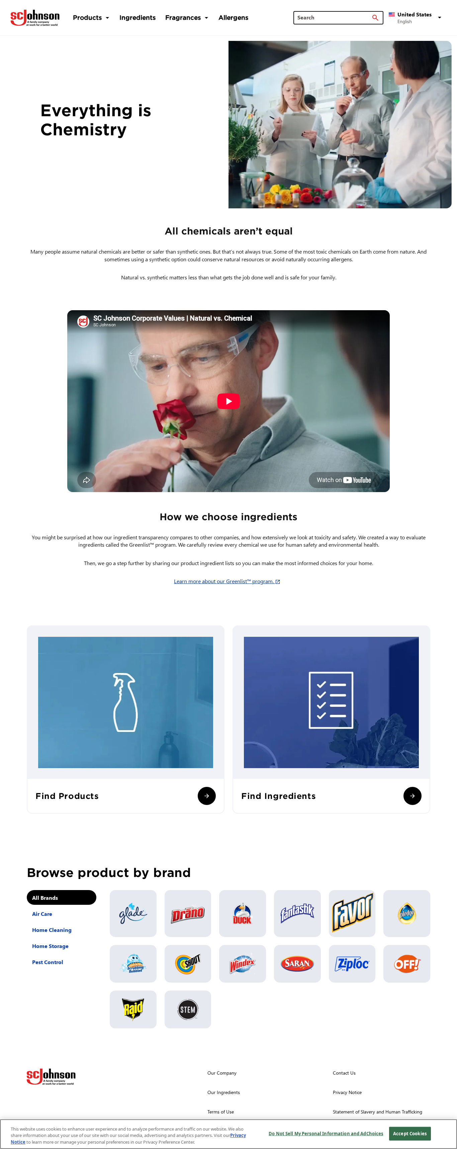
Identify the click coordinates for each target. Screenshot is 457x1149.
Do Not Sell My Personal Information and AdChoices (326, 1133)
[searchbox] (334, 17)
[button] (416, 17)
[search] (375, 18)
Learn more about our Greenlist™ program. (228, 581)
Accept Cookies (410, 1133)
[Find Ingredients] (412, 796)
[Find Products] (207, 796)
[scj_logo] (51, 1077)
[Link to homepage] (35, 18)
